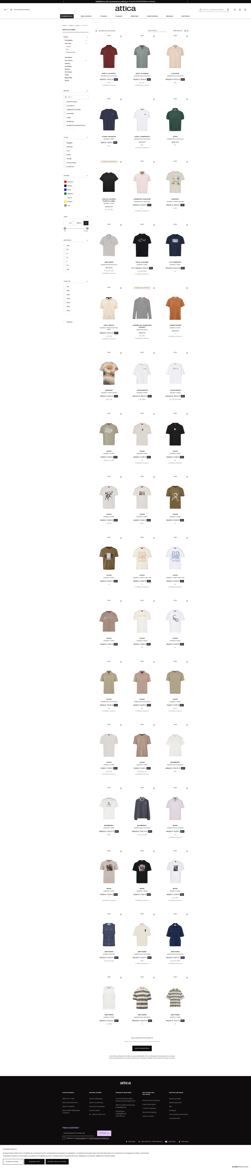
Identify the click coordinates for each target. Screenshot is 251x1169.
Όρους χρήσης (81, 1138)
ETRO (175, 136)
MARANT (175, 199)
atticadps (131, 1141)
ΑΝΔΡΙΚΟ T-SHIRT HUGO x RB (142, 577)
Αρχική (64, 25)
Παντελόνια (68, 60)
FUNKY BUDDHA (109, 136)
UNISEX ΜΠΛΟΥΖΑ (142, 329)
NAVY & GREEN (142, 73)
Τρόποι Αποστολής (96, 1102)
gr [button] (5, 9)
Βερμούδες (68, 77)
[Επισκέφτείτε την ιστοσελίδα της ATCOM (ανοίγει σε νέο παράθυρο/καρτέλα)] (240, 1167)
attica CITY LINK (68, 1098)
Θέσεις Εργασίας (175, 1102)
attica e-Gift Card (98, 1114)
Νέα (170, 1106)
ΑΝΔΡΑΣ (71, 25)
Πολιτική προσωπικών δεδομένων (99, 1138)
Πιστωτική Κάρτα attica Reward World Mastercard (125, 1100)
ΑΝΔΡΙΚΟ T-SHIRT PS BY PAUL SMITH (109, 328)
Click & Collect (94, 1110)
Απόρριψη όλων (34, 1161)
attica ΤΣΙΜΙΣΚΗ (68, 1106)
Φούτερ (67, 69)
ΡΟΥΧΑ (77, 25)
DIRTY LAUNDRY (109, 73)
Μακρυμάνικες (70, 52)
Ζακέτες (67, 63)
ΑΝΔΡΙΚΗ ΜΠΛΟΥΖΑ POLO (109, 264)
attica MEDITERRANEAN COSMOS (71, 1112)
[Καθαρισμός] (224, 10)
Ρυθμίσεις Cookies (12, 1161)
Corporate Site (174, 1118)
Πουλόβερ (68, 66)
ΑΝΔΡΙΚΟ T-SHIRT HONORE (175, 201)
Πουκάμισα (68, 57)
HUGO (109, 451)
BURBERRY (175, 762)
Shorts (67, 80)
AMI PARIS (109, 262)
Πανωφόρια (69, 40)
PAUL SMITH (109, 325)
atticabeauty (156, 1141)
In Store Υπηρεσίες (149, 1108)
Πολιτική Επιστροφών (97, 1106)
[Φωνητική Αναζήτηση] (228, 10)
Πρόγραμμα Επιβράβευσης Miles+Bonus (121, 1114)
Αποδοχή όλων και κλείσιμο (57, 1161)
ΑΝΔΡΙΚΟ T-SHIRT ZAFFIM (109, 392)
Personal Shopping (149, 1112)
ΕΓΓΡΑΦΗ (103, 1133)
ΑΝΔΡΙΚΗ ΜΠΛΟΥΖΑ (109, 954)
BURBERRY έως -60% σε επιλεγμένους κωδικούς (111, 1)
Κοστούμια (68, 72)
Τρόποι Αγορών (148, 1116)
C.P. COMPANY (175, 262)
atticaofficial (146, 1141)
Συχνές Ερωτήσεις (149, 1104)
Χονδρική (172, 1110)
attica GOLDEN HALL (70, 1102)
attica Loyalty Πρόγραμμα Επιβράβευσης (125, 1106)
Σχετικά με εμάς (175, 1098)
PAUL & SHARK (142, 262)
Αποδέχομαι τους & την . (87, 1138)
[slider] (65, 228)
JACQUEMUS (142, 390)
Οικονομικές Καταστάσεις (178, 1114)
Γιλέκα (67, 75)
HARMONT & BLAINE (142, 199)
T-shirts (68, 46)
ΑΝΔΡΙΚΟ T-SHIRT (108, 139)
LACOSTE (175, 73)
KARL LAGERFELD (142, 136)
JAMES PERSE (175, 325)
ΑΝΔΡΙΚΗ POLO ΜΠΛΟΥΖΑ (109, 76)
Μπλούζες (68, 43)
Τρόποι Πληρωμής (95, 1098)
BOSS (175, 825)
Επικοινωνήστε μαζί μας (151, 1100)
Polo (67, 49)
